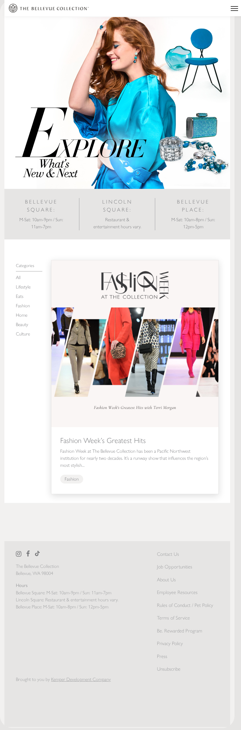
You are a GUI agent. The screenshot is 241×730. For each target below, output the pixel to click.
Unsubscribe (168, 669)
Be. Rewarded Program (179, 631)
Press (162, 656)
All (18, 277)
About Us (166, 580)
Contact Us (168, 554)
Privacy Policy (170, 643)
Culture (23, 334)
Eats (20, 296)
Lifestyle (23, 287)
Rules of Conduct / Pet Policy (185, 605)
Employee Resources (177, 592)
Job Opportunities (174, 567)
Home (21, 315)
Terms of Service (173, 618)
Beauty (22, 324)
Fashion (23, 305)
